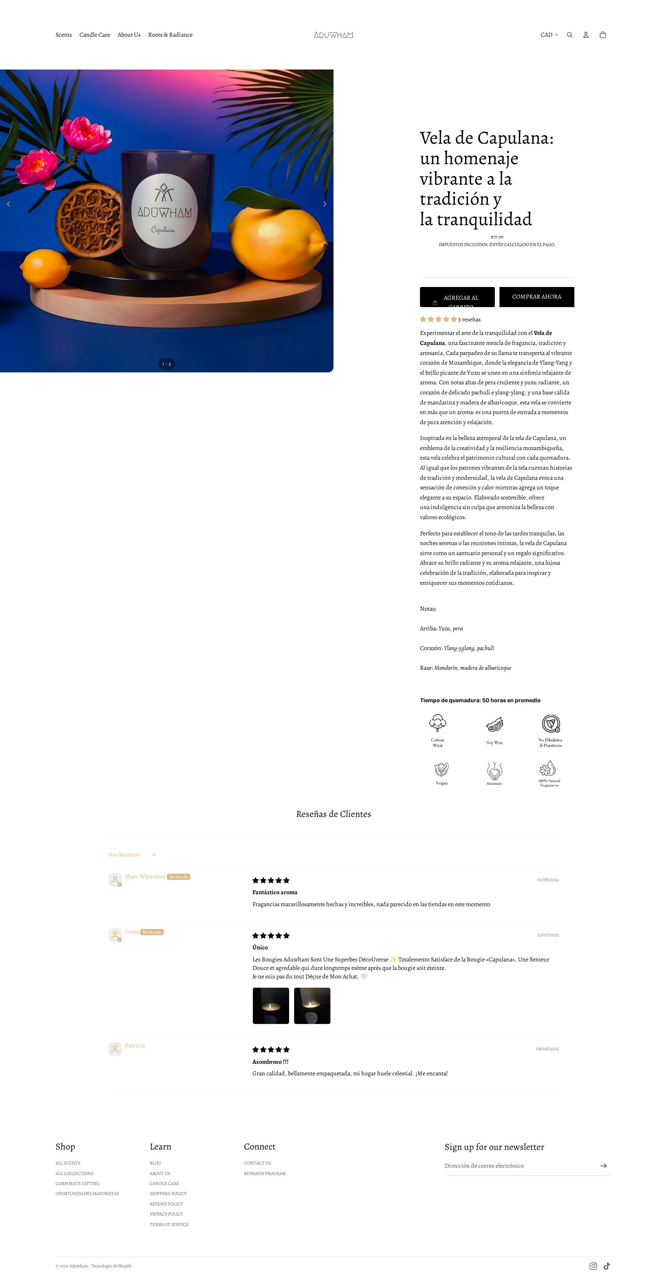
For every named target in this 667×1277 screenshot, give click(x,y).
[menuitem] (64, 34)
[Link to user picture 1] (270, 1005)
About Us (160, 1173)
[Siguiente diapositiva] (327, 205)
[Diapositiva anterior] (6, 205)
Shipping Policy (168, 1193)
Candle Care (164, 1183)
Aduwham (79, 1266)
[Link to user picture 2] (312, 1005)
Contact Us (257, 1163)
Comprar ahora (536, 296)
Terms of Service (169, 1224)
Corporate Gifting (78, 1183)
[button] (439, 319)
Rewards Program (265, 1173)
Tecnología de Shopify (111, 1266)
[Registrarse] (603, 1166)
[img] (270, 880)
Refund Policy (166, 1204)
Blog (155, 1163)
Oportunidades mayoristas (87, 1193)
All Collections (74, 1173)
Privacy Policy (166, 1214)
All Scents (68, 1163)
